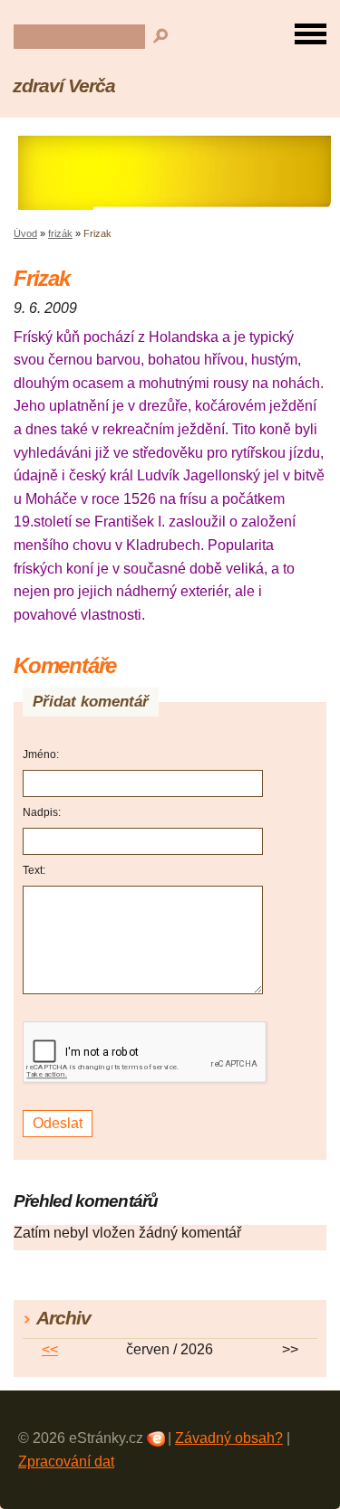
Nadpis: (42, 812)
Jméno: (41, 754)
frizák (60, 233)
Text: (34, 870)
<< (50, 1349)
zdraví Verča (64, 85)
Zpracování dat (66, 1461)
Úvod (25, 233)
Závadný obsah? (229, 1438)
